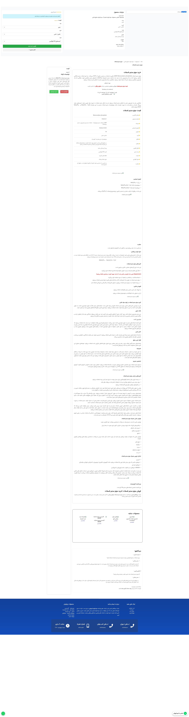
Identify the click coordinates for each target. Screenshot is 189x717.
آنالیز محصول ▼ (32, 50)
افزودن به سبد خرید (32, 46)
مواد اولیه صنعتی (120, 17)
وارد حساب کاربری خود (126, 588)
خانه (141, 61)
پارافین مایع (115, 519)
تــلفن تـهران (124, 624)
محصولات (114, 17)
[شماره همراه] (88, 626)
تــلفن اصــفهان (102, 624)
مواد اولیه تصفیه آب (106, 17)
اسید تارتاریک (83, 519)
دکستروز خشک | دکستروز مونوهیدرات (132, 519)
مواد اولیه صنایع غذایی (97, 17)
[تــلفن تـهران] (132, 626)
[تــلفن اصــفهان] (111, 626)
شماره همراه (81, 624)
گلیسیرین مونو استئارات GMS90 (99, 521)
